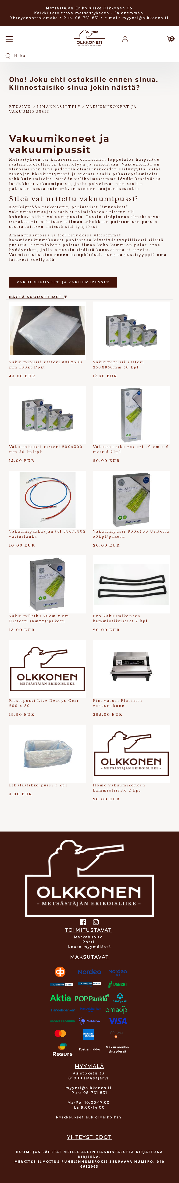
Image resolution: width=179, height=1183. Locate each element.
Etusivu (20, 107)
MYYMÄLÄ (89, 1066)
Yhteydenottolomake (34, 18)
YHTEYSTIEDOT (89, 1137)
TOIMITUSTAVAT (88, 930)
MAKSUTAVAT (89, 957)
